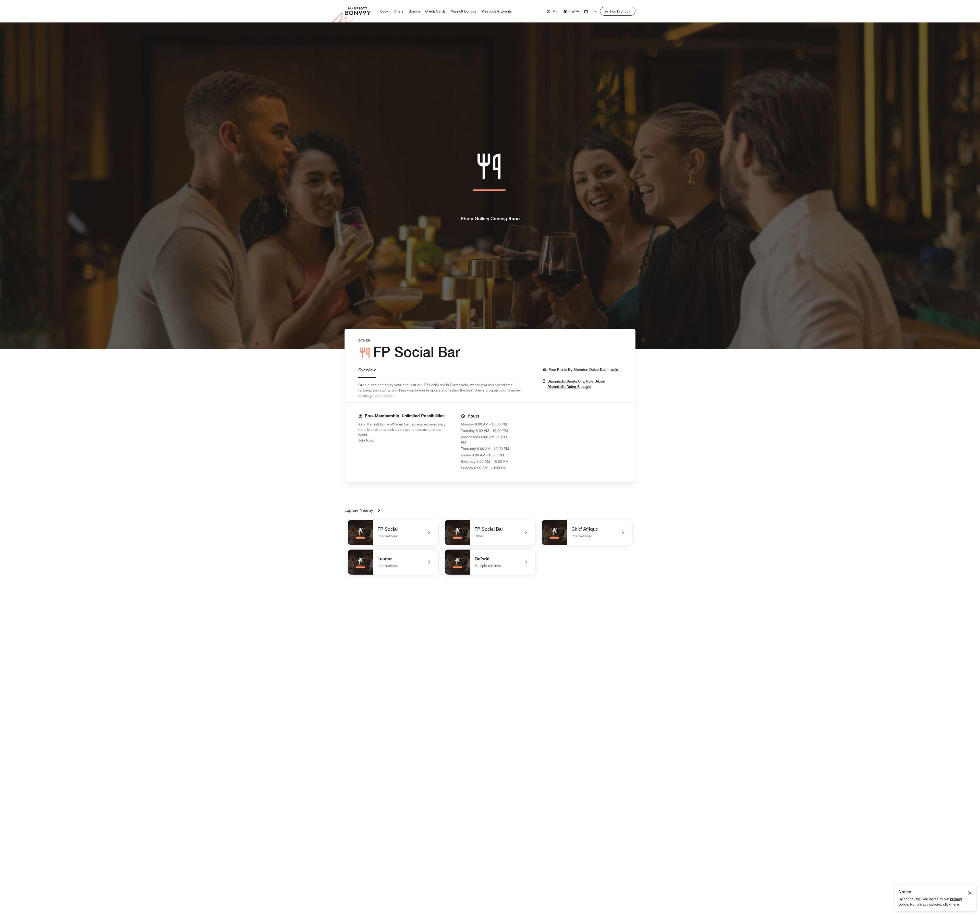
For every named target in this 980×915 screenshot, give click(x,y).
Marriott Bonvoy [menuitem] (463, 11)
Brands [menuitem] (414, 11)
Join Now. (383, 440)
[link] (551, 11)
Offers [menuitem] (398, 11)
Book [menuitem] (384, 11)
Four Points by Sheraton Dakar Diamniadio (583, 369)
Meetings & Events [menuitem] (496, 11)
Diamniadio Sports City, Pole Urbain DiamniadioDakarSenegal (584, 384)
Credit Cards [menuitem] (435, 11)
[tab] (367, 372)
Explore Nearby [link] (359, 510)
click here (951, 904)
